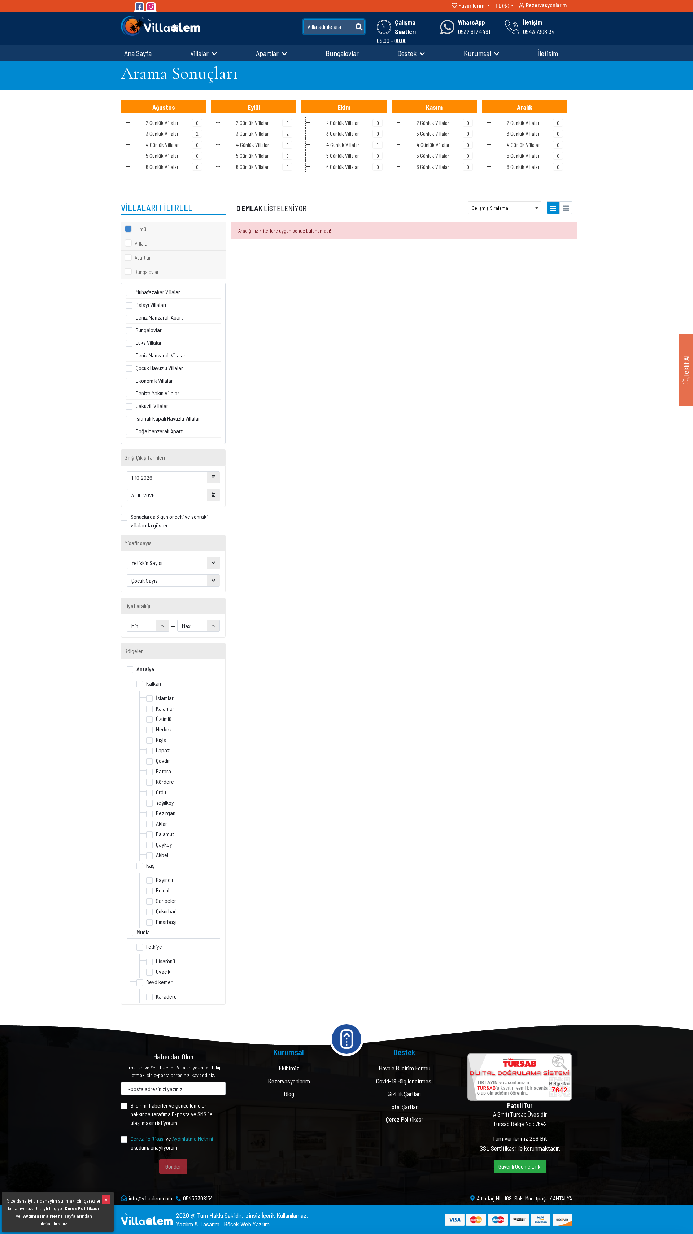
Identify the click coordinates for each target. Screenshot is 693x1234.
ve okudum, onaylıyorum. (172, 1143)
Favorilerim (471, 5)
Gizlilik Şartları (404, 1093)
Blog (289, 1093)
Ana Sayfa (138, 53)
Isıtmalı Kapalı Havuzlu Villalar (168, 418)
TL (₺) (502, 5)
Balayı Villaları (151, 304)
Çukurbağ (166, 911)
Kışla (161, 739)
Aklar (161, 823)
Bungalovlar (342, 53)
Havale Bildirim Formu (404, 1068)
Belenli (163, 890)
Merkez (164, 729)
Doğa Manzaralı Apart (159, 430)
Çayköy (164, 844)
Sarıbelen (166, 900)
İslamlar (165, 697)
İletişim (548, 53)
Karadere (166, 996)
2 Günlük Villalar (172, 123)
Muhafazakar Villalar (158, 291)
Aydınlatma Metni (42, 1216)
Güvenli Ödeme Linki (519, 1166)
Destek (407, 53)
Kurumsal (478, 53)
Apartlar (268, 53)
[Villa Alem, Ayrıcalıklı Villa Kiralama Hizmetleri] (160, 25)
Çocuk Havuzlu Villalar (159, 367)
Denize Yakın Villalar (157, 393)
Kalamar (165, 708)
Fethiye (154, 946)
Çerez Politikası (148, 1138)
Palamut (165, 833)
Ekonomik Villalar (154, 380)
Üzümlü (163, 718)
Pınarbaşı (166, 921)
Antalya (145, 668)
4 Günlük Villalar (172, 145)
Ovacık (163, 971)
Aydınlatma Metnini (192, 1138)
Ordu (161, 791)
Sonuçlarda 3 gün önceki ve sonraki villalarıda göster (169, 521)
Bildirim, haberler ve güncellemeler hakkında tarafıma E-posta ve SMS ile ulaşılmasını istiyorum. (172, 1114)
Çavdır (163, 760)
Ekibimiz (289, 1068)
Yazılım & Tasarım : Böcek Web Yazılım (223, 1224)
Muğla (143, 932)
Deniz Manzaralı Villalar (161, 355)
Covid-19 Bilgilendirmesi (404, 1081)
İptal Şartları (404, 1106)
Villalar (200, 53)
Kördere (165, 781)
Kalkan (153, 683)
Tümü (140, 229)
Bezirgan (165, 812)
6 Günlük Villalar (172, 167)
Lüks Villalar (149, 342)
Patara (163, 771)
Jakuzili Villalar (152, 405)
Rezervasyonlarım (546, 4)
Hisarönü (165, 960)
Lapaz (163, 750)
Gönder (173, 1166)
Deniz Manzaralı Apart (159, 317)
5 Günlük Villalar (172, 155)
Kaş (150, 865)
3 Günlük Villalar (172, 133)
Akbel (162, 854)
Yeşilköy (165, 802)
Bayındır (165, 879)
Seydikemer (159, 981)
